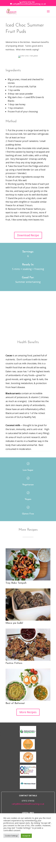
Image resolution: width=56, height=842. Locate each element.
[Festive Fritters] (28, 645)
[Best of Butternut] (28, 685)
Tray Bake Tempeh (16, 583)
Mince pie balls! (14, 623)
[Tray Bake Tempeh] (28, 564)
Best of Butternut (15, 703)
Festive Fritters (14, 663)
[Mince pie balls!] (28, 604)
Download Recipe (28, 235)
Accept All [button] (26, 835)
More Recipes (28, 712)
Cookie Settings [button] (11, 835)
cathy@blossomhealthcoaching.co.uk (28, 804)
